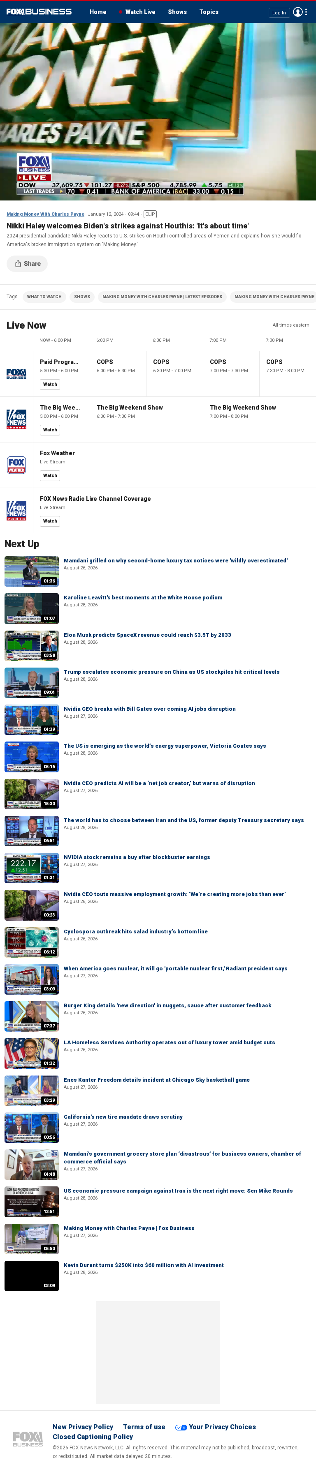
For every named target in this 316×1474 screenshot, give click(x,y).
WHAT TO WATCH (44, 297)
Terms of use (144, 1427)
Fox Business (39, 12)
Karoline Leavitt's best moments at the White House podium (143, 597)
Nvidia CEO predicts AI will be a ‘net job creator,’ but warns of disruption (159, 783)
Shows (177, 12)
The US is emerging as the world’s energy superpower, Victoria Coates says (165, 746)
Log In (279, 12)
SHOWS (82, 297)
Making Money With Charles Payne (45, 214)
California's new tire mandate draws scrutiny (123, 1117)
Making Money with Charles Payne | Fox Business (129, 1228)
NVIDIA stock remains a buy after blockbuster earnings (137, 857)
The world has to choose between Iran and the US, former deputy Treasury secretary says (184, 820)
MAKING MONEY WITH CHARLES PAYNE (274, 297)
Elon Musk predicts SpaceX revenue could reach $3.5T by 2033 (147, 635)
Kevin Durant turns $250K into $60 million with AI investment (144, 1265)
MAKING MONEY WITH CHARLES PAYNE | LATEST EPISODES (162, 297)
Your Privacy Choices (222, 1427)
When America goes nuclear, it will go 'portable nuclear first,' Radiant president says (176, 968)
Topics (208, 12)
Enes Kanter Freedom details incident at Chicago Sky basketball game (157, 1080)
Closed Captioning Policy (93, 1437)
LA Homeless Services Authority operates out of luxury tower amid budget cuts (169, 1042)
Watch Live (140, 12)
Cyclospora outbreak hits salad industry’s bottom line (136, 931)
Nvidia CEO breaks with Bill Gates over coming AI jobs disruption (150, 709)
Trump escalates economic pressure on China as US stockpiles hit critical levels (172, 672)
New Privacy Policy (83, 1427)
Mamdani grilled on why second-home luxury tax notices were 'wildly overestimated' (176, 560)
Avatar (298, 12)
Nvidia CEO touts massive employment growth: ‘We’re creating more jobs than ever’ (175, 894)
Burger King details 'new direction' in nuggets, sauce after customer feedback (167, 1005)
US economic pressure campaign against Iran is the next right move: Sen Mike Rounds (178, 1191)
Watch (50, 384)
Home (98, 12)
